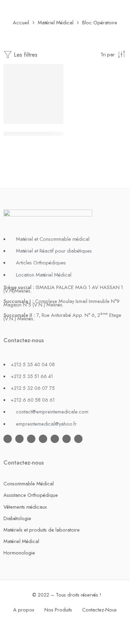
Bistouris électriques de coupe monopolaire (59, 134)
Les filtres (24, 54)
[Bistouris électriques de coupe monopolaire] (33, 94)
